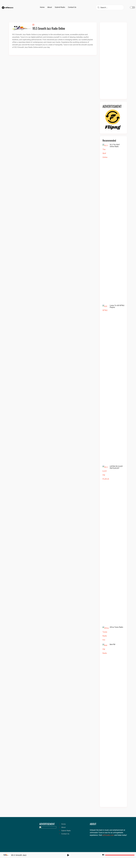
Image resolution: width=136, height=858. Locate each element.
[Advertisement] (113, 62)
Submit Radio (66, 831)
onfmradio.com (108, 835)
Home (63, 824)
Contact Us (65, 834)
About (63, 827)
